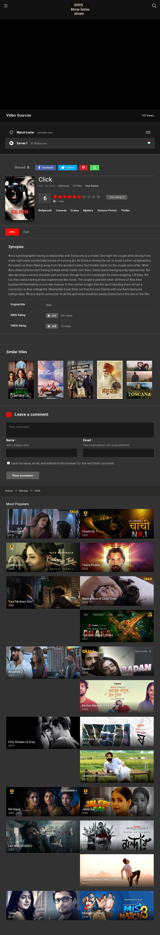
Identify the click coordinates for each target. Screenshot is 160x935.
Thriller (125, 210)
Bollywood (45, 210)
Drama (75, 210)
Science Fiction (107, 210)
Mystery (88, 210)
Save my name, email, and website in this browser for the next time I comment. (63, 463)
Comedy (61, 210)
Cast (26, 232)
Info (12, 232)
